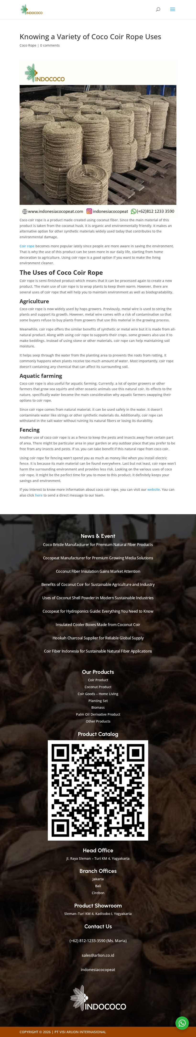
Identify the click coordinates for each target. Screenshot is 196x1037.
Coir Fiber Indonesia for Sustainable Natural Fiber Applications (98, 651)
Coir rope (27, 246)
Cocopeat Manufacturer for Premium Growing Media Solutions (98, 558)
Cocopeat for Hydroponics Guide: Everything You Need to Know (98, 611)
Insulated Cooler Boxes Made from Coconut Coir (98, 624)
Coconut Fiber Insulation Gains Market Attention (98, 571)
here (39, 495)
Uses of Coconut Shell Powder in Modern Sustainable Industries (98, 597)
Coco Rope (28, 45)
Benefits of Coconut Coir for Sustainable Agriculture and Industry (98, 584)
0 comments (50, 45)
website (153, 489)
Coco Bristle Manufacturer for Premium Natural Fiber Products (98, 544)
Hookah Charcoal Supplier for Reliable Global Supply (98, 638)
